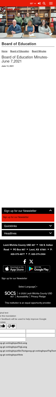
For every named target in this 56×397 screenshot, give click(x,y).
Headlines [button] (13, 233)
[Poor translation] (11, 326)
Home (4, 51)
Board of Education (19, 51)
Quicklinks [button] (14, 225)
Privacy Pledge (38, 296)
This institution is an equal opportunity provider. (28, 302)
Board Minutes (39, 51)
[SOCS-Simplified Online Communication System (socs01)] (10, 293)
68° (32, 3)
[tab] (28, 211)
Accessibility (22, 296)
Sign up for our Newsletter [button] (23, 210)
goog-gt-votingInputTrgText (41, 351)
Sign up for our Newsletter (16, 217)
